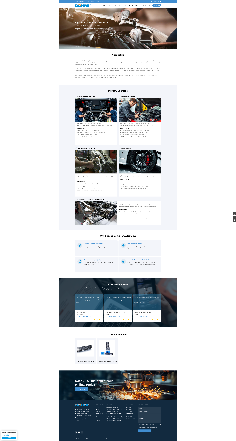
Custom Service (128, 5)
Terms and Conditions (6, 435)
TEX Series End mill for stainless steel (114, 411)
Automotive (129, 409)
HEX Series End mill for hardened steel (115, 415)
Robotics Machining (130, 418)
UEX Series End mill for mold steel (114, 413)
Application (118, 5)
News (136, 5)
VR (149, 5)
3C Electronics (129, 411)
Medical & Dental (130, 417)
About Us (143, 5)
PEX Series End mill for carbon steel (114, 409)
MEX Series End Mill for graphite (113, 418)
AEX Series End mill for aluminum (113, 420)
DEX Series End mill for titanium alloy (114, 417)
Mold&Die (128, 415)
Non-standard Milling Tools (112, 407)
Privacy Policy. (154, 427)
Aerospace (128, 407)
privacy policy (10, 434)
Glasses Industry (130, 413)
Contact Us (157, 5)
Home (103, 5)
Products (110, 5)
